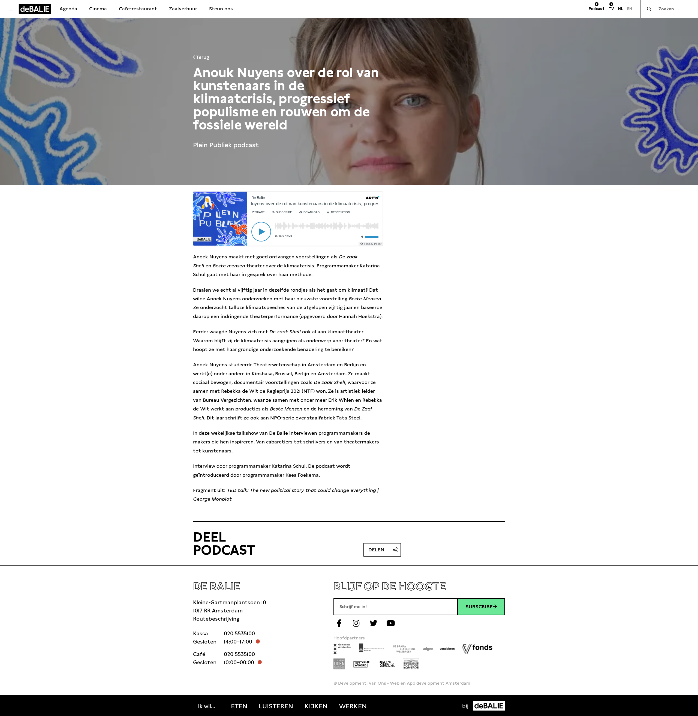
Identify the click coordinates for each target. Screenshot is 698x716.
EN (629, 9)
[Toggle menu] (10, 9)
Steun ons (221, 8)
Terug (202, 57)
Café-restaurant (138, 8)
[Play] (261, 231)
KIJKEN (316, 706)
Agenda (68, 8)
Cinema (98, 8)
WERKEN (353, 706)
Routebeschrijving (216, 618)
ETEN (239, 706)
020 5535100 (239, 633)
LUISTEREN (276, 706)
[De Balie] (35, 9)
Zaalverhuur (183, 8)
